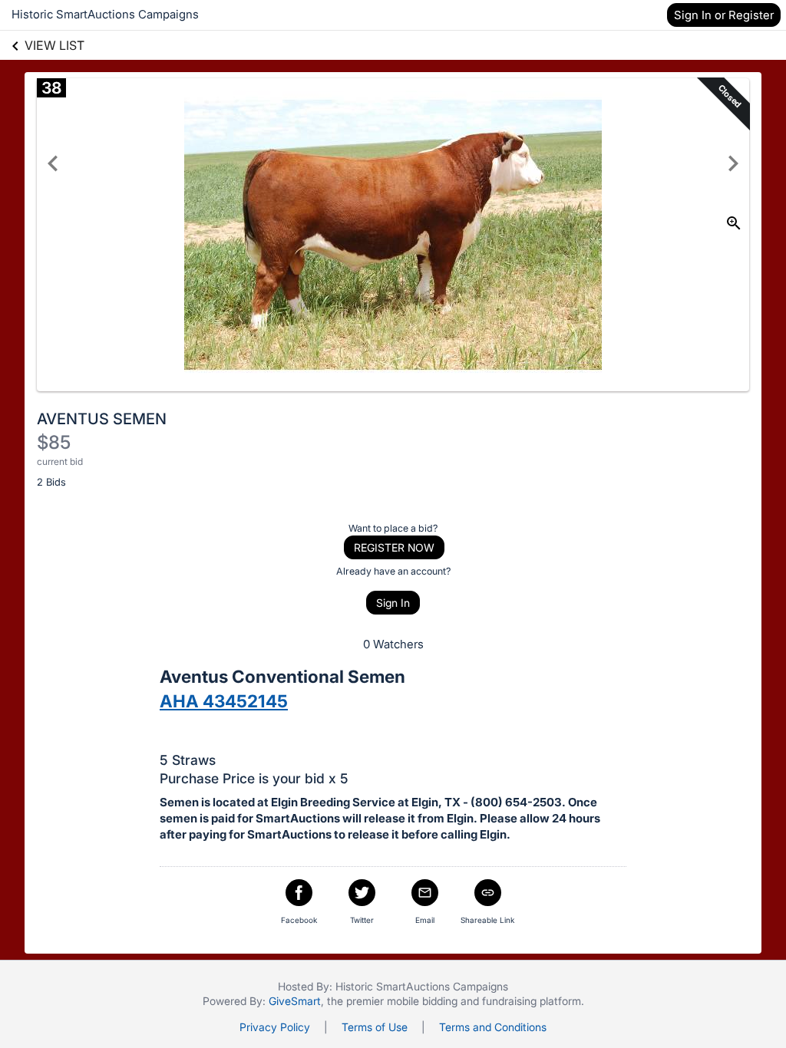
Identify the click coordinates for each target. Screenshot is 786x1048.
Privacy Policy (274, 1026)
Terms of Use (375, 1026)
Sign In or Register (724, 15)
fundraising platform (531, 1000)
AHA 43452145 (224, 700)
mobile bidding (422, 1000)
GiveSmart (295, 1000)
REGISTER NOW (394, 547)
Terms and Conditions (493, 1026)
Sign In (393, 602)
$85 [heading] (54, 442)
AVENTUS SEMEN (102, 419)
